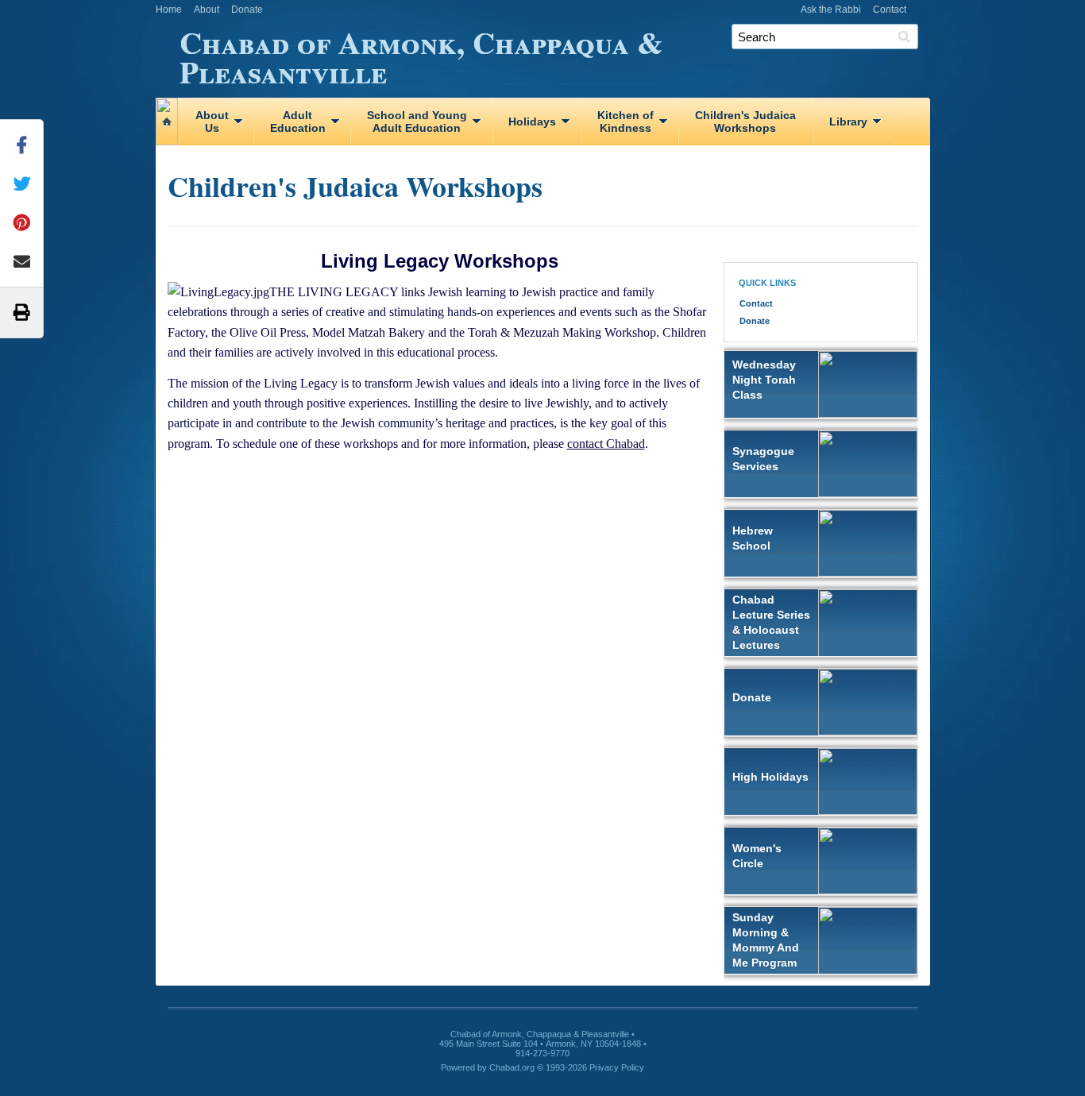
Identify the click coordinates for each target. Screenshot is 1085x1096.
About (206, 9)
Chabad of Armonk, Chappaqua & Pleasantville (421, 54)
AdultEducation (298, 121)
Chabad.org (512, 1067)
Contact (889, 9)
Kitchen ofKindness (625, 121)
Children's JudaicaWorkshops (745, 121)
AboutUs (212, 121)
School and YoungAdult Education (417, 121)
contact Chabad (606, 443)
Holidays (532, 121)
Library (848, 121)
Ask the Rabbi (831, 9)
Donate (247, 9)
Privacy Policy (616, 1067)
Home (169, 9)
